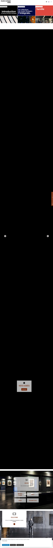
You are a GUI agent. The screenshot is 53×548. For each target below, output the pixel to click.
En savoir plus (14, 524)
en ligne (37, 240)
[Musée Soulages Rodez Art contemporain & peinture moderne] (6, 1)
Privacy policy (4, 540)
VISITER (26, 483)
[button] (46, 2)
